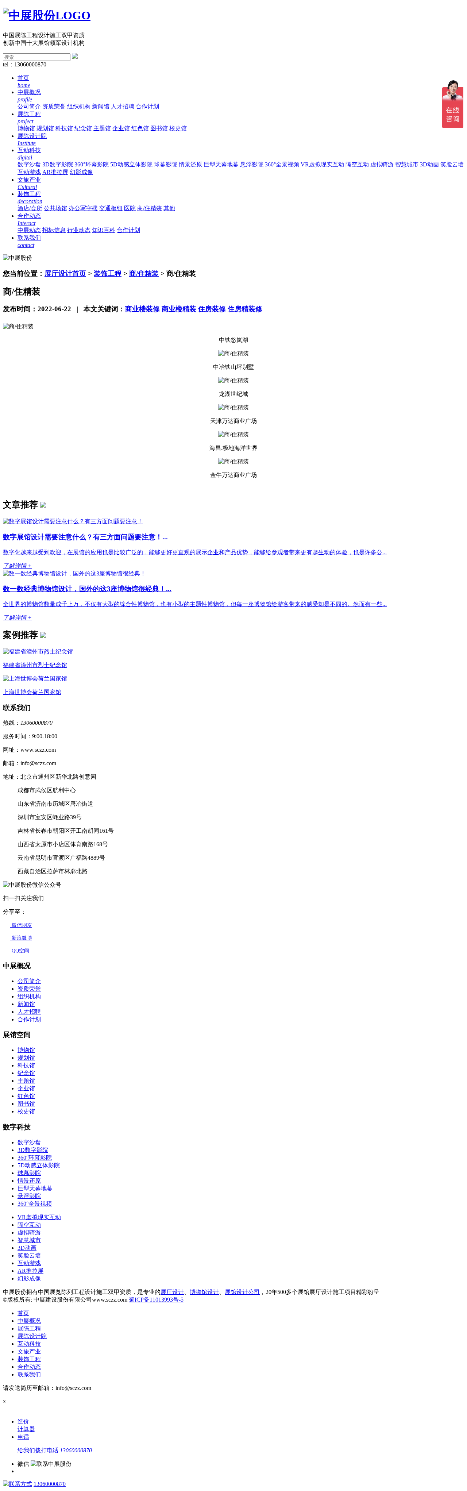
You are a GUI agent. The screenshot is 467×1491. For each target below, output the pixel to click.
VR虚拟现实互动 (322, 164)
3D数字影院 (57, 164)
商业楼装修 (142, 309)
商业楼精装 (179, 309)
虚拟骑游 (382, 164)
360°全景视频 (282, 164)
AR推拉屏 (55, 172)
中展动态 (29, 230)
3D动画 (429, 164)
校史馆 (178, 128)
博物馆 (26, 128)
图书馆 (159, 128)
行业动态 (78, 230)
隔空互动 (357, 164)
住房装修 (212, 309)
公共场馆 (55, 208)
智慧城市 (406, 164)
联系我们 (29, 1374)
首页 (23, 1313)
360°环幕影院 (91, 164)
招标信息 (54, 230)
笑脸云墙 (452, 164)
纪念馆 (83, 128)
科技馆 (64, 128)
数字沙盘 (29, 164)
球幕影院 (165, 164)
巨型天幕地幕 (221, 164)
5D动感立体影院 (131, 164)
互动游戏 (29, 172)
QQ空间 (19, 950)
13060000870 (50, 1484)
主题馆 (102, 128)
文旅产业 (29, 1351)
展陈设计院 (32, 1336)
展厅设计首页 (65, 273)
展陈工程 (29, 1328)
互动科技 (29, 1344)
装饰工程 (107, 273)
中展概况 (29, 1321)
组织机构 (78, 106)
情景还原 (190, 164)
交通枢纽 (111, 208)
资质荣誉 (54, 106)
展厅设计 (172, 1292)
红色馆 (140, 128)
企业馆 (121, 128)
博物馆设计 (204, 1292)
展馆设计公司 (242, 1292)
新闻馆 (100, 106)
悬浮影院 (251, 164)
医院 (130, 208)
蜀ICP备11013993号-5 (156, 1300)
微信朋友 (21, 925)
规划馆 (45, 128)
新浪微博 (21, 938)
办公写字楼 (83, 208)
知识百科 (103, 230)
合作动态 (29, 1367)
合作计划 (147, 106)
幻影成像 (81, 172)
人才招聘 (122, 106)
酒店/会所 (30, 208)
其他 (169, 208)
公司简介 (29, 106)
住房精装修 (245, 309)
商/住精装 (149, 208)
